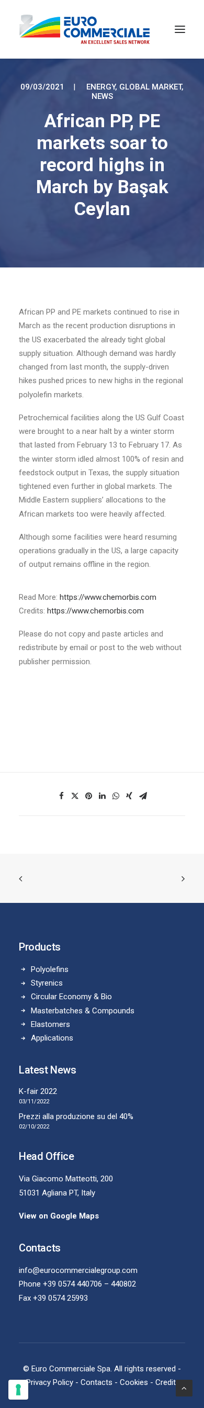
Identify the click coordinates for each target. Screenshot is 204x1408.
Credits (167, 1382)
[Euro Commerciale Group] (84, 29)
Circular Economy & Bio (71, 996)
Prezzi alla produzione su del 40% (76, 1116)
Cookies (134, 1382)
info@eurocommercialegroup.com (78, 1270)
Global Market (150, 87)
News (102, 96)
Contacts (96, 1382)
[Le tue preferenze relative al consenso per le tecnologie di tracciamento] (18, 1390)
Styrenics (47, 983)
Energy (100, 87)
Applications (52, 1038)
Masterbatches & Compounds (82, 1010)
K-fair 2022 (38, 1091)
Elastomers (50, 1024)
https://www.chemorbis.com (108, 597)
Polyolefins (50, 969)
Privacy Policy (49, 1382)
